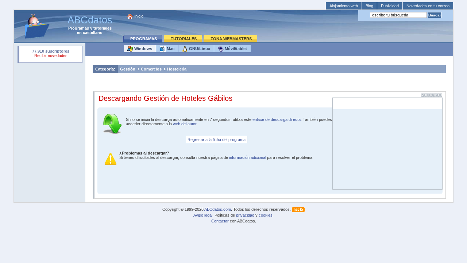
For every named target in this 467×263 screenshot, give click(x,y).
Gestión (127, 69)
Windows (142, 48)
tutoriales (102, 28)
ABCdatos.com (217, 209)
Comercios (151, 69)
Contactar (220, 221)
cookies (266, 215)
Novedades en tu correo (427, 6)
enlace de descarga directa (276, 119)
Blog (369, 6)
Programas (78, 28)
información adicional (247, 157)
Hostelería (176, 69)
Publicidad (390, 6)
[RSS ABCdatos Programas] (298, 209)
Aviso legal (202, 215)
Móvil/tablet (235, 48)
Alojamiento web (343, 6)
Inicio (138, 16)
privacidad (245, 215)
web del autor (184, 124)
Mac (170, 48)
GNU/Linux (199, 48)
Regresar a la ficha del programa (217, 139)
